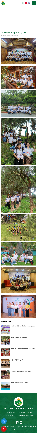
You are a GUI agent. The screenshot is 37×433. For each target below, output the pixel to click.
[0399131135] (4, 421)
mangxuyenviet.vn (22, 430)
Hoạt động (23, 21)
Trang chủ (14, 21)
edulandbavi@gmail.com (26, 415)
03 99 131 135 (9, 415)
